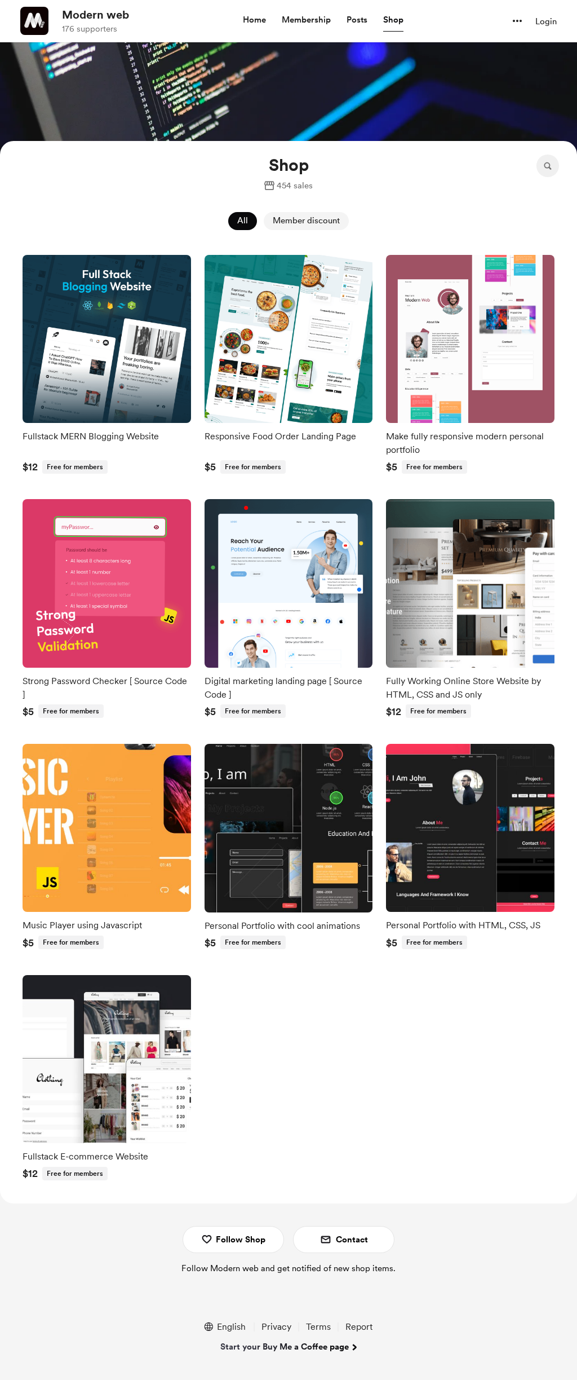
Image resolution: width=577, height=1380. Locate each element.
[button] (254, 20)
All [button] (242, 220)
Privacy (276, 1326)
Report (358, 1326)
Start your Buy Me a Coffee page (284, 1347)
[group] (107, 367)
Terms (318, 1326)
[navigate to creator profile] (34, 21)
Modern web (95, 14)
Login (546, 21)
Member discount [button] (306, 220)
